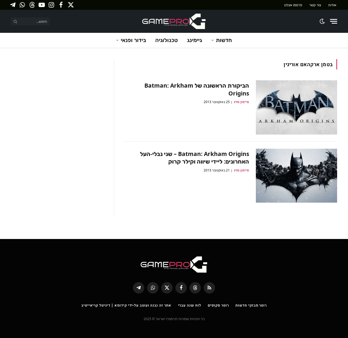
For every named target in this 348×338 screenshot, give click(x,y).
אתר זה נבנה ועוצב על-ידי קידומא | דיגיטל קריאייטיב (126, 305)
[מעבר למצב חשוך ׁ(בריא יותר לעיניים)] (322, 21)
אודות (332, 4)
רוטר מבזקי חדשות (251, 305)
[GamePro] (174, 21)
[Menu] (333, 21)
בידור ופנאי (133, 40)
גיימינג (194, 40)
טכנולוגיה (166, 40)
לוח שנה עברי (189, 305)
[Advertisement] (58, 97)
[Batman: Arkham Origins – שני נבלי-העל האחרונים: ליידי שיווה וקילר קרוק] (296, 176)
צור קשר (315, 4)
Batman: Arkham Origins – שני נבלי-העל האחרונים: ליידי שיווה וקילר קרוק (194, 157)
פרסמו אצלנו (293, 4)
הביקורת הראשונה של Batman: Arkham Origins (196, 89)
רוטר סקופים (218, 305)
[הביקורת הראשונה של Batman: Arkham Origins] (296, 107)
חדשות (224, 40)
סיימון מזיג (241, 102)
